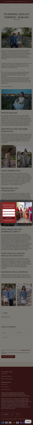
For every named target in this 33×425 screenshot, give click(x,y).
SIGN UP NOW (9, 218)
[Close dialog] (31, 203)
